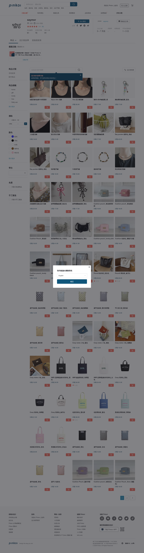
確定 (72, 281)
